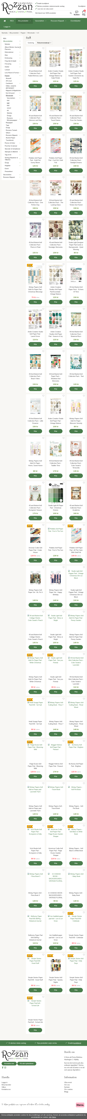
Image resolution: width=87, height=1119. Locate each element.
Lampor (7, 70)
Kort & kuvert (10, 93)
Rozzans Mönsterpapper (12, 119)
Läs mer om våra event (45, 9)
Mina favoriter (6, 1085)
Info (50, 1117)
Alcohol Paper (10, 138)
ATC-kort (9, 81)
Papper (7, 75)
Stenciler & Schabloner (12, 149)
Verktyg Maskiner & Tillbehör (11, 159)
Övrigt (8, 127)
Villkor (4, 1087)
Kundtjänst (81, 6)
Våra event (68, 1082)
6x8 (8, 103)
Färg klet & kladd (10, 61)
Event (7, 168)
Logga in (7, 27)
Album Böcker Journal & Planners (13, 48)
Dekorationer (9, 52)
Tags (7, 125)
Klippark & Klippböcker (13, 90)
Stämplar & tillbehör (11, 152)
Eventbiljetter (76, 21)
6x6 (8, 100)
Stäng (54, 1117)
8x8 (8, 105)
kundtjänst (77, 1043)
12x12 (9, 108)
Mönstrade (9, 95)
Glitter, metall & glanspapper (11, 87)
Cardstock (9, 83)
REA (12, 21)
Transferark (10, 140)
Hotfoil (7, 67)
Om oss (67, 1085)
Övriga (9, 115)
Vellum (8, 133)
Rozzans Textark (11, 130)
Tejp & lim (8, 155)
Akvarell (8, 78)
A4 (8, 110)
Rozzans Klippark (57, 21)
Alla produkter (23, 21)
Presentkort (9, 171)
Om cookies (68, 1089)
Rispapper (9, 122)
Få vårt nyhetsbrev (27, 1063)
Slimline (9, 113)
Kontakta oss (9, 1063)
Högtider (8, 165)
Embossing (8, 58)
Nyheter (7, 44)
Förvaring (8, 64)
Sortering (31, 43)
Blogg (66, 1092)
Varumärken (39, 21)
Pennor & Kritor (10, 143)
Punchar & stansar (11, 146)
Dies (6, 55)
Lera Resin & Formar (12, 73)
